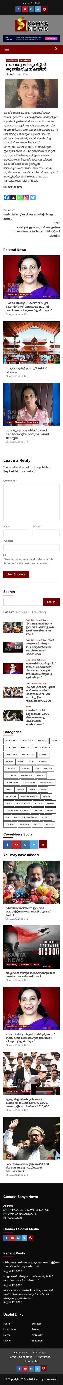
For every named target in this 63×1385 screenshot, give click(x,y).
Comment (10, 480)
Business (42, 741)
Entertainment (42, 748)
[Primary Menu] (6, 49)
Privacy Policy (43, 1357)
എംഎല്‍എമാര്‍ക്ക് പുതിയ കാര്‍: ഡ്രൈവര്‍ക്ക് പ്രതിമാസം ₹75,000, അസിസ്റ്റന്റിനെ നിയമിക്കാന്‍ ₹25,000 (40, 693)
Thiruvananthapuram (17, 810)
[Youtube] (25, 9)
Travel (50, 810)
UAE (7, 817)
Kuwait (41, 775)
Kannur (43, 762)
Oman (43, 789)
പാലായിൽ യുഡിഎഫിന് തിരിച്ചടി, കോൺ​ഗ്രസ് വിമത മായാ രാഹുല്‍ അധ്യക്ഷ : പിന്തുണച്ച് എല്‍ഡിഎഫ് (28, 306)
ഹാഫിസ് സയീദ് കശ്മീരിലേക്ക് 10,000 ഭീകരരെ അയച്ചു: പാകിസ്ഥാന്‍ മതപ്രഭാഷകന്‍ (37, 717)
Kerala (26, 769)
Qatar (9, 803)
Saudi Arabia (23, 803)
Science (38, 803)
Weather (24, 824)
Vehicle (46, 817)
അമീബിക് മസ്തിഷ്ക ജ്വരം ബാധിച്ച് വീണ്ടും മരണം (28, 214)
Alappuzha (20, 422)
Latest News (42, 620)
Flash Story (31, 620)
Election (25, 748)
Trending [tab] (38, 612)
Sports (50, 803)
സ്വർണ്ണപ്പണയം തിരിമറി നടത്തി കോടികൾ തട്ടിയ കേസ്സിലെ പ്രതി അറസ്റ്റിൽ (27, 434)
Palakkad (11, 796)
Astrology (27, 741)
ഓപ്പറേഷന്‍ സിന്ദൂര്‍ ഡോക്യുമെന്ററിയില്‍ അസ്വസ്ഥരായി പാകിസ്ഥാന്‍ (28, 1278)
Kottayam (24, 294)
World (51, 640)
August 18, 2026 (16, 376)
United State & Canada (25, 817)
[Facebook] (18, 9)
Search (9, 592)
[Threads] (45, 9)
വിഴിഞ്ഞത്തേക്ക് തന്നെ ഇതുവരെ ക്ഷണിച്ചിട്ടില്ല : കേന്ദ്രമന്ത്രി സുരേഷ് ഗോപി (28, 911)
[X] (13, 195)
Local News (12, 60)
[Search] (56, 49)
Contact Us (31, 1361)
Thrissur (24, 360)
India (31, 762)
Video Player (38, 1352)
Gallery (43, 755)
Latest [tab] (8, 612)
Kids (37, 769)
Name (7, 526)
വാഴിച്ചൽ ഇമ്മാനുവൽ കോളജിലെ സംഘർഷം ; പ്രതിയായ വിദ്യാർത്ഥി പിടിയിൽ (36, 229)
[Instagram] (31, 9)
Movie (9, 789)
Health (9, 762)
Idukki (21, 762)
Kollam (48, 769)
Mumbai (20, 789)
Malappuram (46, 782)
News (32, 789)
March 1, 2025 (15, 74)
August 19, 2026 (16, 314)
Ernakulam (11, 755)
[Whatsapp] (20, 195)
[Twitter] (38, 9)
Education (11, 748)
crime (9, 422)
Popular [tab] (22, 612)
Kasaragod (11, 769)
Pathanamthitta (29, 796)
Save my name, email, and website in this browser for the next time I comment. (28, 561)
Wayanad (10, 824)
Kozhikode (25, 60)
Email (37, 526)
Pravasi (46, 796)
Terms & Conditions (20, 1357)
